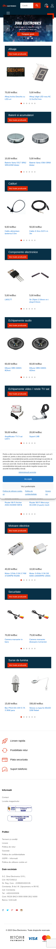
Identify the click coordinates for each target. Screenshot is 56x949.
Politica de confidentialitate (13, 854)
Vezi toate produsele (17, 54)
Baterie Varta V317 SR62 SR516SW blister (15, 164)
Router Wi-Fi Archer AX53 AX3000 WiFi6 (13, 503)
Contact (5, 797)
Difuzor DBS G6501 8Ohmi (13, 369)
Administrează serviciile (27, 472)
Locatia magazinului (10, 801)
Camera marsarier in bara (14, 640)
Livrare (5, 843)
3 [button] (32, 38)
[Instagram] (21, 910)
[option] (28, 28)
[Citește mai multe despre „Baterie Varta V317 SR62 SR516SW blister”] (12, 153)
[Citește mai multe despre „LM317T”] (12, 289)
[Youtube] (17, 910)
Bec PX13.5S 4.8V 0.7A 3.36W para (15, 709)
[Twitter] (7, 910)
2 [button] (28, 38)
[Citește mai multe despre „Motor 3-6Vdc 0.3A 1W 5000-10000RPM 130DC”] (37, 563)
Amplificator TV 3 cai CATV (13, 437)
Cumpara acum (28, 34)
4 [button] (29, 103)
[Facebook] (3, 910)
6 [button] (34, 103)
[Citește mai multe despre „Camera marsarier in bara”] (12, 629)
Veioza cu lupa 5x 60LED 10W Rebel (40, 709)
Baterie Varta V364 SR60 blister (40, 164)
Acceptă (28, 479)
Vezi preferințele (28, 486)
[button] (12, 86)
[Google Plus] (12, 910)
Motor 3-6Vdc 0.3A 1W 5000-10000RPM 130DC (40, 574)
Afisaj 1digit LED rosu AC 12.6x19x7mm (40, 97)
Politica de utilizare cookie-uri (14, 862)
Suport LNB (34, 436)
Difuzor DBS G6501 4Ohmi (37, 369)
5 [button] (32, 103)
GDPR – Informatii (10, 858)
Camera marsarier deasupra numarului (38, 640)
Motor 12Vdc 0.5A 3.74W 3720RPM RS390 (15, 574)
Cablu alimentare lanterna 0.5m (12, 232)
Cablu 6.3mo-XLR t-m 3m (38, 232)
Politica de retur (8, 847)
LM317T (8, 299)
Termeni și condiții (9, 839)
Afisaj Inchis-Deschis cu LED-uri (15, 97)
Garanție (6, 851)
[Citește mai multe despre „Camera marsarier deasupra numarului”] (37, 629)
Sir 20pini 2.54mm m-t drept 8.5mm (38, 300)
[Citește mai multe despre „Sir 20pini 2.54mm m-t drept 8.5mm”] (37, 289)
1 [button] (24, 38)
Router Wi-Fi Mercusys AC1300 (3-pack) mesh (39, 503)
